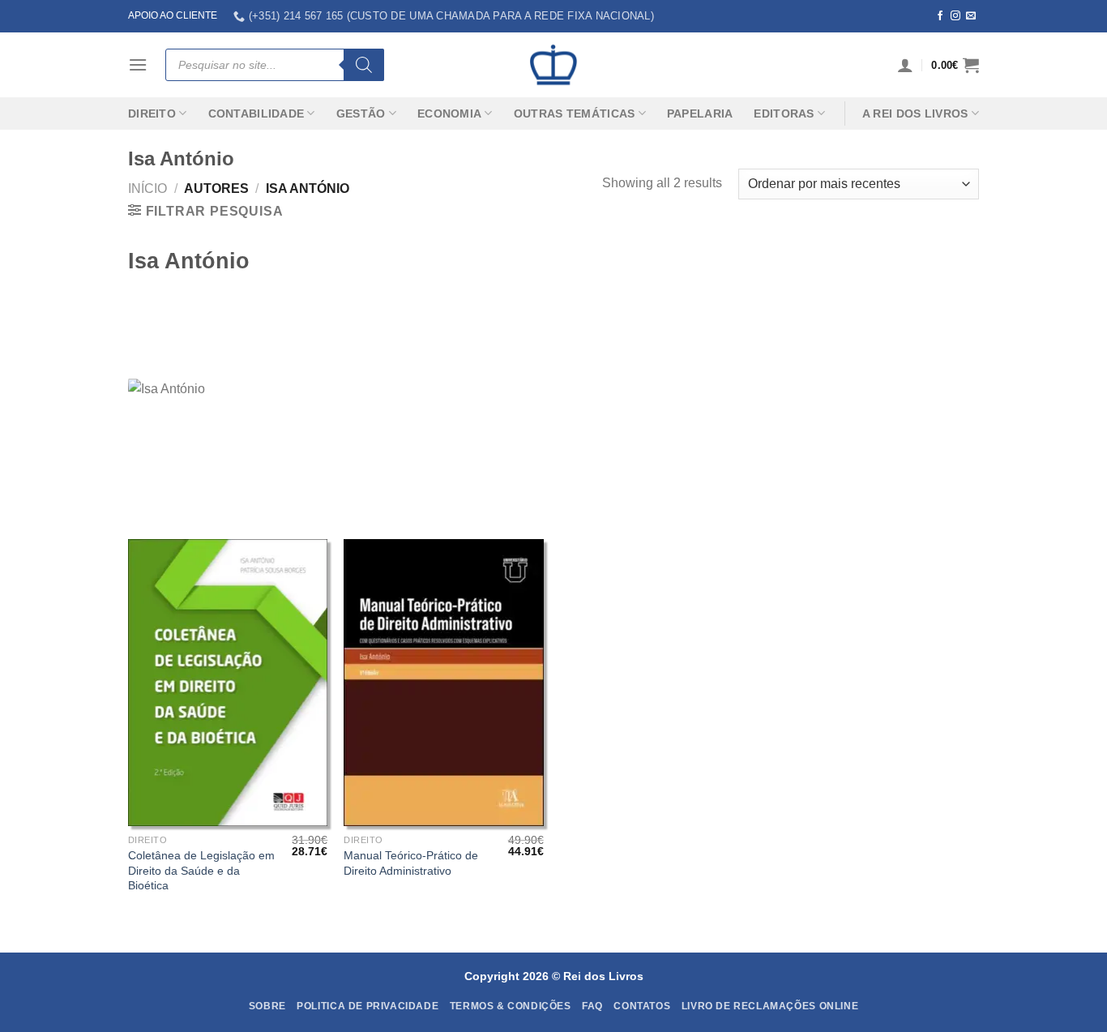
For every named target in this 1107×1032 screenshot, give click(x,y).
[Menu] (137, 64)
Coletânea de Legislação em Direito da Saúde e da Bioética (201, 870)
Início (147, 188)
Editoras (784, 113)
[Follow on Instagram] (955, 16)
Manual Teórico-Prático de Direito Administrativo (411, 863)
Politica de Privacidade (367, 1006)
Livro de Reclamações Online (770, 1006)
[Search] (364, 65)
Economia (449, 113)
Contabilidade (256, 113)
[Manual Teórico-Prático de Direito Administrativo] (444, 682)
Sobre (267, 1006)
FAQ (592, 1006)
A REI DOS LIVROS (915, 113)
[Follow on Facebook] (940, 16)
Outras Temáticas (574, 113)
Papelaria (700, 113)
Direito (152, 113)
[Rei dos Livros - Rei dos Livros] (553, 64)
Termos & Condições (510, 1006)
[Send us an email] (971, 16)
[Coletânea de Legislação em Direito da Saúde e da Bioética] (228, 682)
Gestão (361, 113)
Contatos (641, 1006)
